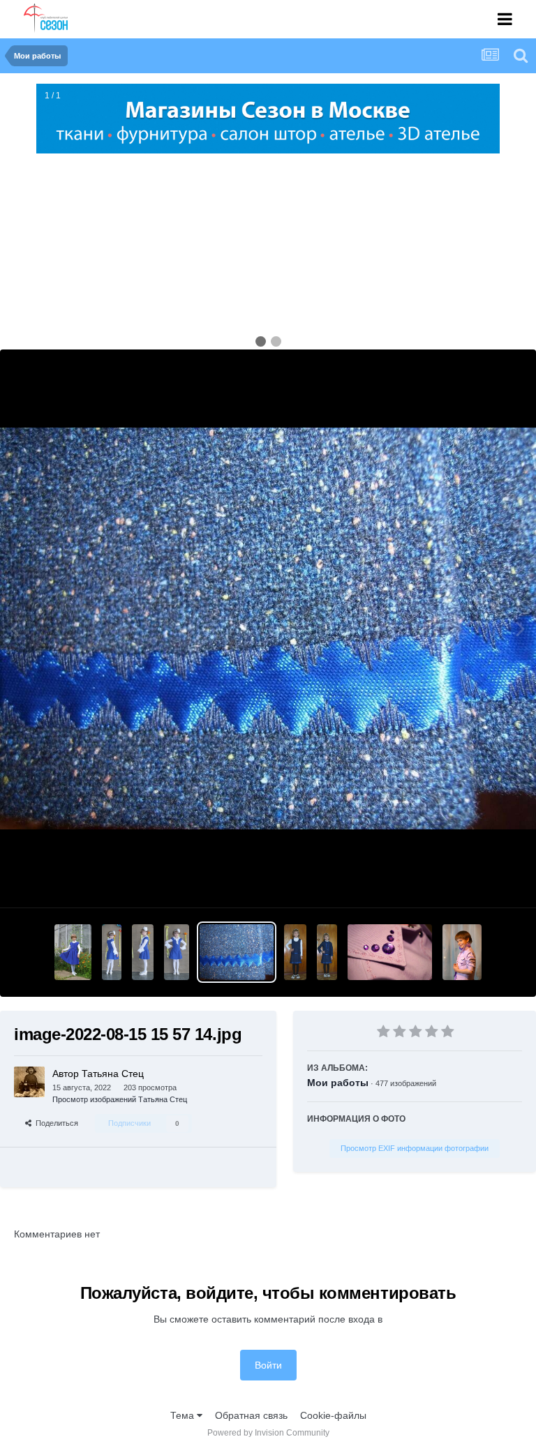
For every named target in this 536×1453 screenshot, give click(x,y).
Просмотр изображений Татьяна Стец (119, 1099)
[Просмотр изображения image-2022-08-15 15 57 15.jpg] (295, 952)
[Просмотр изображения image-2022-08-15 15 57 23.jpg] (327, 952)
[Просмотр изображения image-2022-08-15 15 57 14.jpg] (237, 952)
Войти (268, 1365)
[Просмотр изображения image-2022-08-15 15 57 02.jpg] (176, 952)
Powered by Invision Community (268, 1433)
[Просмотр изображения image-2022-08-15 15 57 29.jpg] (390, 952)
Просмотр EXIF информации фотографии (415, 1148)
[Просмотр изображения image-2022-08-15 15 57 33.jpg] (462, 952)
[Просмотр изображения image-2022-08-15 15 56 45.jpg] (72, 952)
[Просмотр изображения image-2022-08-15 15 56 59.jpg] (143, 952)
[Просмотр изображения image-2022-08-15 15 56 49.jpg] (111, 952)
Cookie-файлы (333, 1415)
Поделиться (54, 1123)
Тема (183, 1415)
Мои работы (337, 1082)
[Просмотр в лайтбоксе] (268, 628)
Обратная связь (251, 1415)
